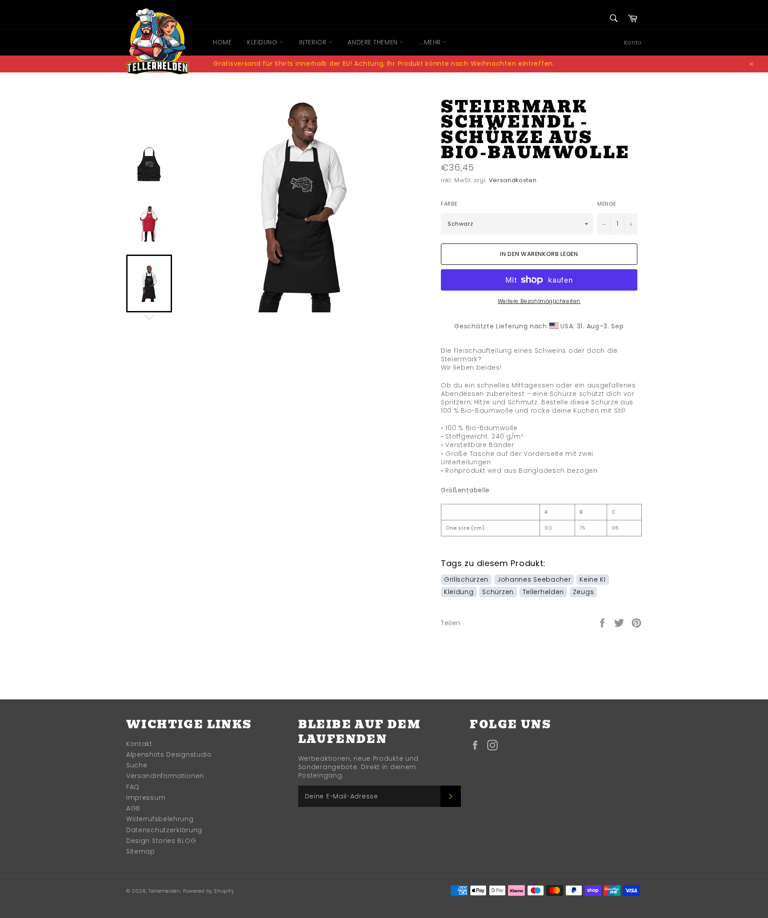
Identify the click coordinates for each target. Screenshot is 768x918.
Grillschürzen (466, 579)
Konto (633, 42)
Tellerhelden (543, 591)
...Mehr (431, 42)
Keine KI (593, 579)
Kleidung (263, 42)
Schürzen (498, 591)
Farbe (449, 204)
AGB (133, 808)
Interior (313, 42)
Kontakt (139, 743)
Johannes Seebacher (534, 579)
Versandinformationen (165, 775)
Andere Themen (374, 42)
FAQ (133, 786)
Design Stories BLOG (161, 840)
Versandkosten (512, 180)
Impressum (145, 797)
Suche (137, 765)
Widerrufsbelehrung (160, 818)
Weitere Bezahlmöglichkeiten (539, 301)
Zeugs (583, 591)
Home (222, 42)
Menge (606, 204)
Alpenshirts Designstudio (169, 754)
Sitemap (140, 851)
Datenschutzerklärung (164, 830)
